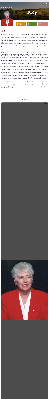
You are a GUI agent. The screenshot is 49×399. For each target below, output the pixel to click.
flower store (27, 91)
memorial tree (12, 91)
